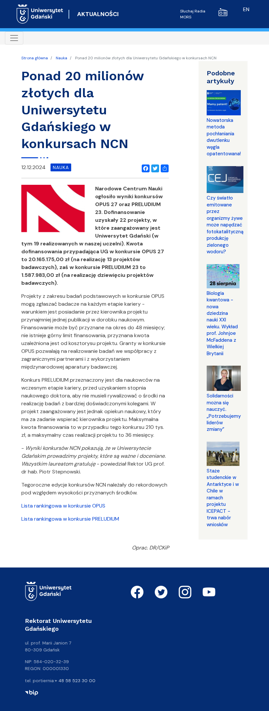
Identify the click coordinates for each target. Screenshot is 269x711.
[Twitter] (154, 167)
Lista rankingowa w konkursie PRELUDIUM (70, 518)
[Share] (163, 167)
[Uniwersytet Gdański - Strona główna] (39, 14)
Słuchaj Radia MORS (192, 14)
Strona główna (34, 58)
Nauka (61, 58)
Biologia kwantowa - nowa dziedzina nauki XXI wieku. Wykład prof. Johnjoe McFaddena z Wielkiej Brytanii (222, 323)
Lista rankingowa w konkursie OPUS (63, 505)
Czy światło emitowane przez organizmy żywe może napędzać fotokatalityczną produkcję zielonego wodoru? (225, 225)
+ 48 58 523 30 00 (75, 680)
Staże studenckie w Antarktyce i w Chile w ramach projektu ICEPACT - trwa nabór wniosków (223, 498)
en (246, 9)
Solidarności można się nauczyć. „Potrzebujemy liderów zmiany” (224, 412)
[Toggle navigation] (14, 38)
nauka (61, 167)
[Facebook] (144, 167)
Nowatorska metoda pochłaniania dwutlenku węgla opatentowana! (224, 137)
